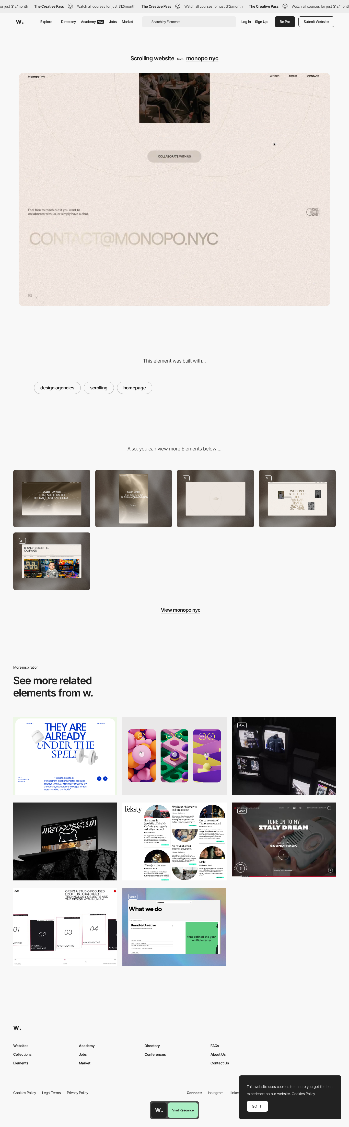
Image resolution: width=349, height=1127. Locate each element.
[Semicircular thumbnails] (174, 841)
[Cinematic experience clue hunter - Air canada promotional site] (284, 840)
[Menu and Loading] (215, 498)
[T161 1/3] (284, 756)
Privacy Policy (77, 1092)
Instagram (216, 1092)
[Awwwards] (20, 22)
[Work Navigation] (65, 927)
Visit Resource (183, 1110)
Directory (68, 21)
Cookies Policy (24, 1092)
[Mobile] (133, 498)
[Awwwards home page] (159, 1110)
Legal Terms (51, 1092)
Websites (20, 1045)
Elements (20, 1063)
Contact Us (220, 1063)
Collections (22, 1054)
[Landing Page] (65, 841)
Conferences (155, 1054)
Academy (92, 21)
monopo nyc (202, 58)
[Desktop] (51, 498)
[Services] (174, 927)
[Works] (51, 561)
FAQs (215, 1045)
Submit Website (316, 21)
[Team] (297, 498)
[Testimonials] (65, 756)
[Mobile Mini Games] (174, 756)
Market (127, 21)
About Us (218, 1054)
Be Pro (285, 21)
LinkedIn (236, 1092)
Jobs (113, 21)
